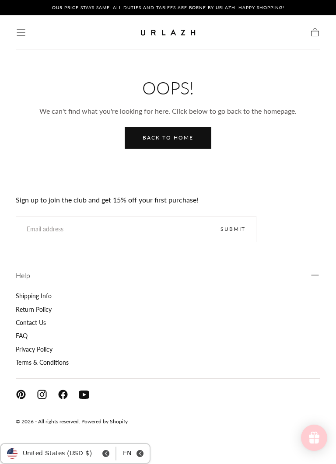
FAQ (22, 335)
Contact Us (31, 322)
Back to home (168, 137)
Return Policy (34, 309)
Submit (232, 229)
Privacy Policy (34, 349)
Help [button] (23, 275)
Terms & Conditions (42, 362)
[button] (21, 32)
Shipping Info (34, 296)
